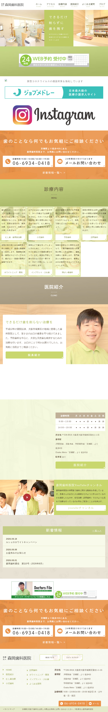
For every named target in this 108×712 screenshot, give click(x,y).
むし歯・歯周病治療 (13, 237)
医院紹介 (80, 465)
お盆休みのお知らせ (16, 553)
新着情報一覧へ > (54, 172)
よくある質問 (35, 684)
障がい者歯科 (67, 272)
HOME (9, 670)
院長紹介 (34, 355)
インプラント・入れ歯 (40, 272)
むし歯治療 (11, 679)
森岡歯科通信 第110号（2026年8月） (25, 563)
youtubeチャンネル (81, 507)
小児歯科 (40, 237)
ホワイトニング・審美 (13, 272)
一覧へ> (97, 530)
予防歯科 (67, 237)
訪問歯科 (94, 237)
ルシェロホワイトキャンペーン (21, 542)
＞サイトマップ (9, 709)
